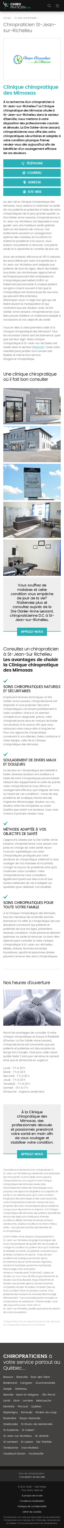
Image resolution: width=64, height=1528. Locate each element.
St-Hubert (28, 1430)
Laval (6, 1400)
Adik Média (40, 1487)
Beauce (8, 1377)
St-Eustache (11, 1430)
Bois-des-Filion (40, 1377)
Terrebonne (10, 1447)
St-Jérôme (42, 1436)
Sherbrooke (10, 1424)
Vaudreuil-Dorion (14, 1453)
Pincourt (23, 1406)
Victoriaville (36, 1453)
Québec (36, 1406)
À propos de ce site (32, 1496)
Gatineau (21, 1389)
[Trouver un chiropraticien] (16, 6)
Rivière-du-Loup (46, 1412)
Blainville (22, 1377)
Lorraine (28, 1400)
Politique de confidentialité (32, 1506)
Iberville (39, 347)
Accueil (7, 18)
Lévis (16, 1400)
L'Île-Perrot (48, 1394)
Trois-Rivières (29, 1447)
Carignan (26, 1383)
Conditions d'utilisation (32, 1501)
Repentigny (10, 1412)
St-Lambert (10, 1442)
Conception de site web (32, 1477)
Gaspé (7, 1389)
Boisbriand (10, 1383)
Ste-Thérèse (44, 1442)
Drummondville (45, 1383)
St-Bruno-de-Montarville (36, 1424)
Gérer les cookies (32, 1512)
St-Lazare (27, 1442)
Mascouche (43, 1400)
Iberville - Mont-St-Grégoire (21, 1394)
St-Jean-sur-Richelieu (17, 1436)
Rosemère (9, 1418)
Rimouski (26, 1412)
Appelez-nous (32, 631)
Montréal (8, 1406)
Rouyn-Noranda (30, 1418)
